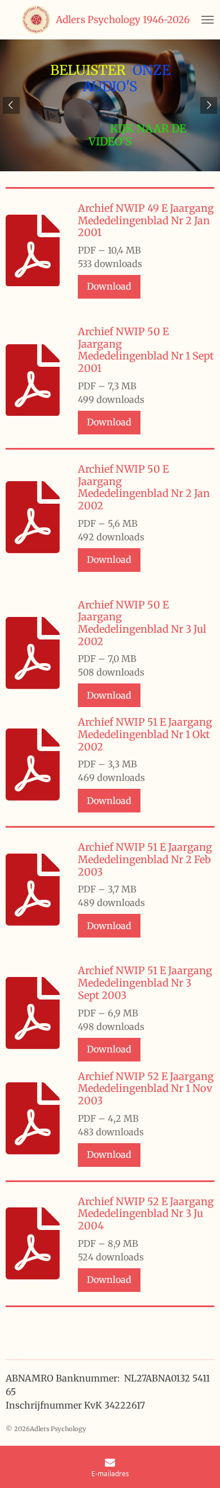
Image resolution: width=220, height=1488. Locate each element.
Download (109, 286)
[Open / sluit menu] (207, 19)
